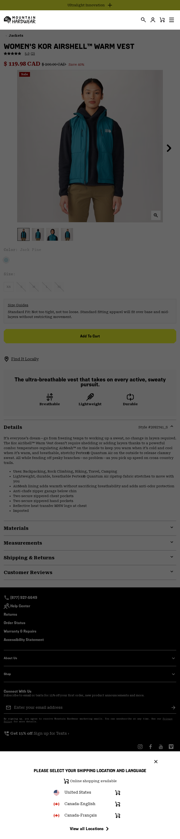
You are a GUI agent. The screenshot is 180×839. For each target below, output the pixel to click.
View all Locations (87, 828)
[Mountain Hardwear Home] (20, 19)
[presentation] (143, 20)
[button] (171, 20)
